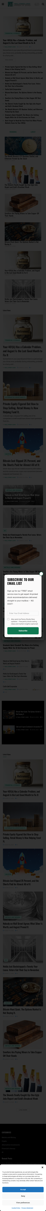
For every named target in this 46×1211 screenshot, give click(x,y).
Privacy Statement (27, 1208)
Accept (23, 1189)
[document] (23, 605)
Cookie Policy (16, 1208)
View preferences (23, 1202)
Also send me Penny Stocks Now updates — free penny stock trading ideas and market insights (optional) (24, 621)
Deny (23, 1196)
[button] (42, 1167)
